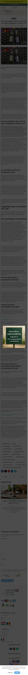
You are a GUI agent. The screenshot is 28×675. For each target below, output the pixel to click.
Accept (17, 672)
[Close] (26, 322)
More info (10, 672)
